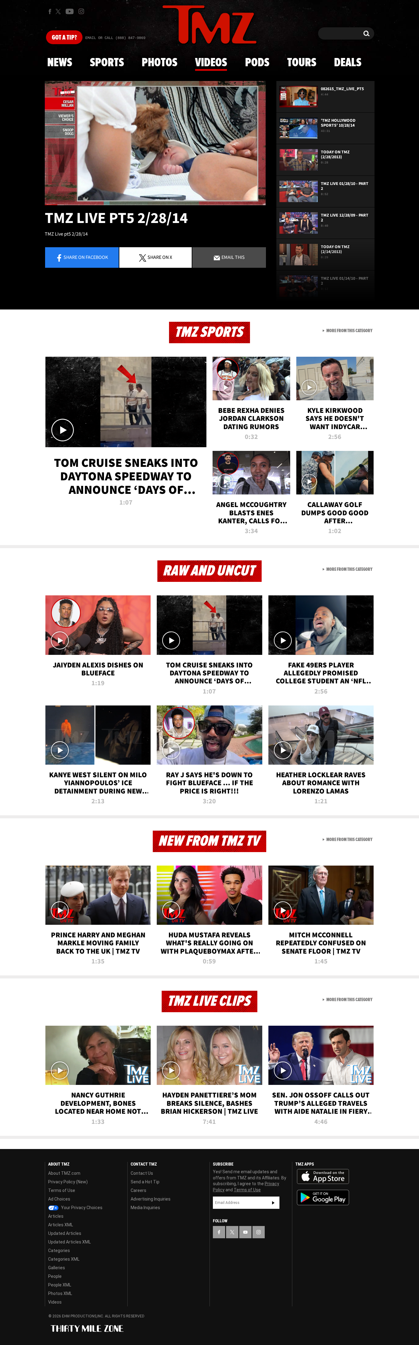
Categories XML (63, 1259)
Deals (347, 63)
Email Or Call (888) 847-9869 (115, 38)
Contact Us (142, 1173)
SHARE (160, 257)
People (55, 1276)
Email (233, 257)
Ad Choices (59, 1199)
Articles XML (60, 1224)
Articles (55, 1216)
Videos (211, 63)
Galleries (56, 1267)
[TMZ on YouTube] (245, 1232)
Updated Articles (64, 1233)
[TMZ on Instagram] (81, 11)
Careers (138, 1190)
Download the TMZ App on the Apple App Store (323, 1176)
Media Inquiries (145, 1207)
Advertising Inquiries (151, 1199)
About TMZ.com (64, 1173)
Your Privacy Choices (81, 1207)
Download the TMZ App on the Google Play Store (323, 1197)
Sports (107, 63)
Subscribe (273, 1203)
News (59, 63)
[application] (155, 143)
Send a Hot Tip (145, 1181)
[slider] (155, 205)
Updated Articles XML (69, 1241)
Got (64, 38)
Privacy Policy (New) (68, 1181)
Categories (59, 1250)
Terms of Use (61, 1190)
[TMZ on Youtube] (69, 11)
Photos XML (60, 1293)
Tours (301, 63)
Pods (257, 63)
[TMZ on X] (59, 11)
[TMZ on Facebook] (50, 11)
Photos (159, 63)
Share (85, 257)
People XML (59, 1284)
